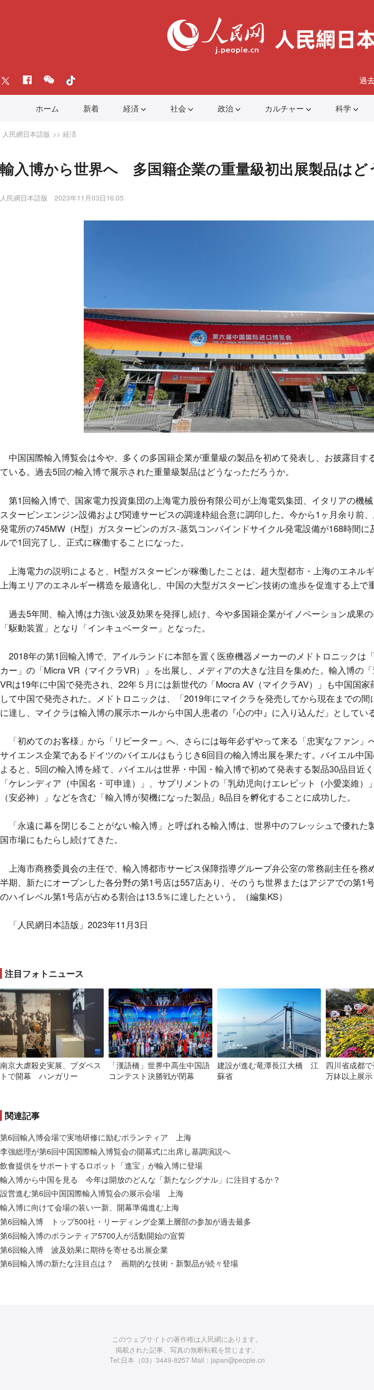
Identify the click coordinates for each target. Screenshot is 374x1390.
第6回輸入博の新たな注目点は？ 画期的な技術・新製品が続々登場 (119, 1263)
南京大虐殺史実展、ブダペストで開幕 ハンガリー (50, 1070)
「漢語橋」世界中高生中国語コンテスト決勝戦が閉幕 (159, 1070)
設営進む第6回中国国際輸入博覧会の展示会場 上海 (92, 1193)
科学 (343, 108)
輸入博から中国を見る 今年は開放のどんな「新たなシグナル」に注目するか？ (140, 1179)
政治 (225, 108)
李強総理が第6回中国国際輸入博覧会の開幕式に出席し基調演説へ (115, 1151)
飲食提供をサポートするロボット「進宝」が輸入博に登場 (101, 1165)
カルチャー (284, 108)
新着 (91, 108)
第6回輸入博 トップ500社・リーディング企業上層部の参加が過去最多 (125, 1221)
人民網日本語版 (26, 134)
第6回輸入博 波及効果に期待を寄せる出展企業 (84, 1249)
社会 (178, 108)
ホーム (47, 108)
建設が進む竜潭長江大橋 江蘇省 (267, 1070)
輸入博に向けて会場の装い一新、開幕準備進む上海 (89, 1207)
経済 (131, 108)
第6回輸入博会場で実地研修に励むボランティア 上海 (95, 1137)
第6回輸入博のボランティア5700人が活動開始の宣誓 (93, 1235)
